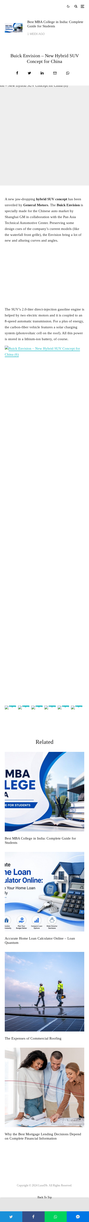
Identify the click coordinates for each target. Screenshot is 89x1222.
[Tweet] (29, 73)
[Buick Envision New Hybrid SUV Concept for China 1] (44, 524)
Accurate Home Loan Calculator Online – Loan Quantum (40, 940)
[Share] (17, 73)
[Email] (55, 73)
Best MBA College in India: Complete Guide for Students (55, 24)
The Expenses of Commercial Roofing (33, 1038)
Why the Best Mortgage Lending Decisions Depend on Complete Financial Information (43, 1136)
